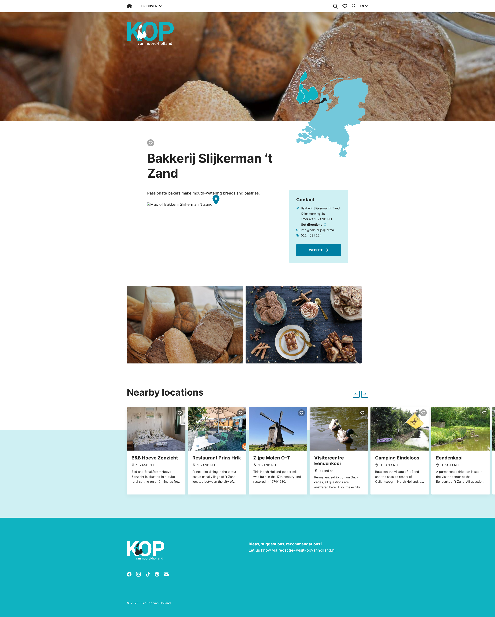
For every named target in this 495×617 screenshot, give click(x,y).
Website (316, 250)
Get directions (311, 224)
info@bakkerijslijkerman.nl (319, 230)
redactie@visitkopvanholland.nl (306, 550)
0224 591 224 (311, 235)
